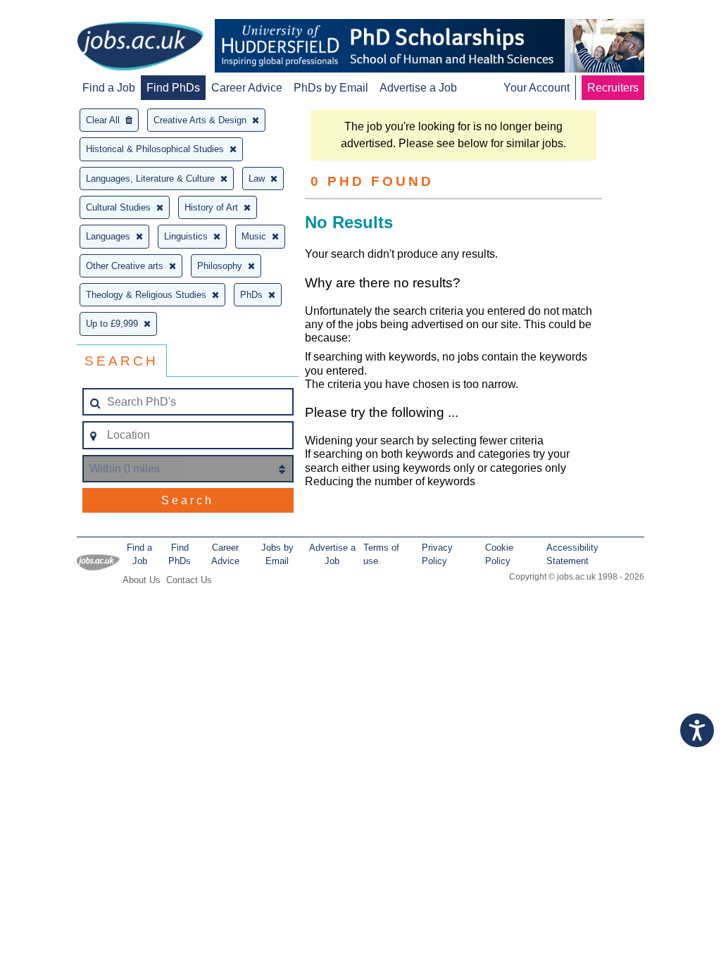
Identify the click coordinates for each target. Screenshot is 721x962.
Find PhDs (173, 88)
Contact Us (189, 580)
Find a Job (108, 88)
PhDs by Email (331, 88)
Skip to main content (56, 12)
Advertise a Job (418, 88)
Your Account (536, 88)
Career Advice (246, 88)
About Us (142, 580)
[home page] (140, 47)
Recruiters (613, 88)
